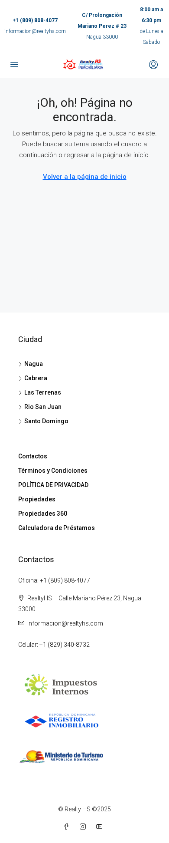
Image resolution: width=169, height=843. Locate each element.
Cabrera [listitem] (35, 378)
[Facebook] (68, 826)
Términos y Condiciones (53, 470)
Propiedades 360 (42, 513)
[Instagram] (84, 826)
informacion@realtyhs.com (35, 31)
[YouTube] (101, 826)
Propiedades (36, 499)
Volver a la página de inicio (85, 177)
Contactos (32, 456)
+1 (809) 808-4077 (35, 20)
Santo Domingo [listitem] (46, 421)
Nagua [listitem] (33, 363)
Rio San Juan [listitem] (43, 406)
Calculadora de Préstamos (56, 527)
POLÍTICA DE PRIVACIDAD (53, 484)
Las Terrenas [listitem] (42, 392)
